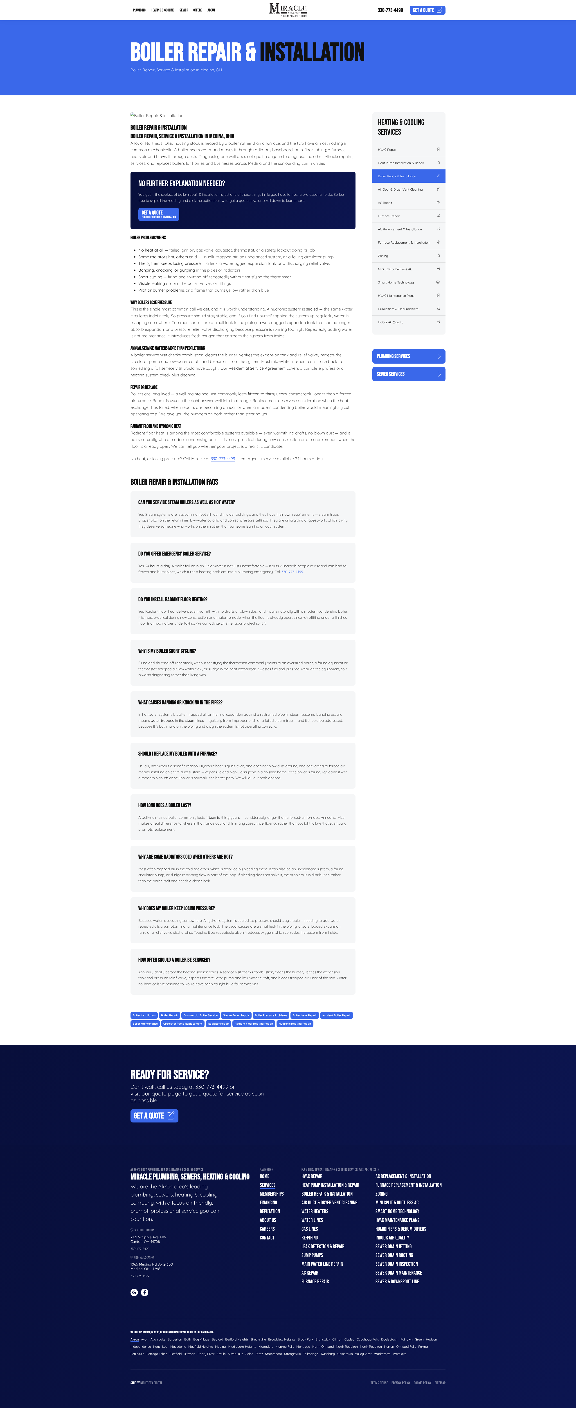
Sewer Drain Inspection (397, 1264)
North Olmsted (323, 1347)
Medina (220, 1347)
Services (267, 1185)
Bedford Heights (237, 1339)
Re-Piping (310, 1238)
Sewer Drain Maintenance (399, 1273)
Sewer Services (391, 374)
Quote (423, 10)
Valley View (363, 1354)
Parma (423, 1347)
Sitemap (440, 1383)
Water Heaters (315, 1211)
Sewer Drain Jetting (394, 1246)
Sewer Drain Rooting (394, 1255)
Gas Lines (310, 1229)
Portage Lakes (156, 1354)
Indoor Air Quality (390, 322)
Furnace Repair (389, 216)
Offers (197, 10)
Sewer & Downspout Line (397, 1281)
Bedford (217, 1339)
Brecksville (258, 1339)
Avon (144, 1339)
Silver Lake (235, 1354)
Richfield (175, 1354)
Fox (150, 1383)
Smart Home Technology (396, 282)
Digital (158, 1383)
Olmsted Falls (406, 1347)
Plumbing (139, 10)
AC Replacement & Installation (400, 229)
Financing (268, 1202)
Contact (267, 1238)
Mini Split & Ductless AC (395, 269)
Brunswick (322, 1339)
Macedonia (178, 1347)
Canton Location (144, 1230)
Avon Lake (158, 1339)
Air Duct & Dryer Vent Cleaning (400, 189)
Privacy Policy (401, 1383)
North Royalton (347, 1347)
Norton (389, 1347)
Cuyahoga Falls (368, 1339)
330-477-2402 (139, 1248)
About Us (268, 1220)
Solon (249, 1354)
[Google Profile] (134, 1292)
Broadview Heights (281, 1339)
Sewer (184, 10)
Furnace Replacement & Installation (404, 243)
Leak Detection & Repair (323, 1246)
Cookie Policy (422, 1383)
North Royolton (371, 1347)
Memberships (272, 1194)
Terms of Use (379, 1383)
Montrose (303, 1347)
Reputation (270, 1211)
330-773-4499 (390, 10)
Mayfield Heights (200, 1347)
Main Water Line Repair (322, 1264)
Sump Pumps (312, 1255)
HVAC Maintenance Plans (396, 296)
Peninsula (137, 1354)
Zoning (383, 256)
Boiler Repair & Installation (397, 176)
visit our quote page (155, 1093)
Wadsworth (382, 1354)
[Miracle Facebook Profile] (144, 1292)
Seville (221, 1354)
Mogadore (266, 1347)
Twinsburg (327, 1354)
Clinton (337, 1339)
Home (264, 1176)
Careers (267, 1229)
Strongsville (292, 1354)
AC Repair (385, 203)
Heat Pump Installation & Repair (401, 163)
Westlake (399, 1354)
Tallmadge (310, 1354)
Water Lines (312, 1220)
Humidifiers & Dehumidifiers (398, 309)
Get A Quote (159, 214)
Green (419, 1339)
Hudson (431, 1339)
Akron (134, 1339)
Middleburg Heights (242, 1347)
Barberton (175, 1339)
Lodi (165, 1347)
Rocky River (206, 1354)
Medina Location (144, 1258)
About (211, 10)
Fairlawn (406, 1339)
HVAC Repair (387, 150)
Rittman (189, 1354)
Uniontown (345, 1354)
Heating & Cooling (162, 10)
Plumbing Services (393, 356)
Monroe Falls (285, 1347)
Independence (140, 1347)
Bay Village (201, 1339)
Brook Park (305, 1339)
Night (144, 1383)
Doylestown (389, 1339)
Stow (259, 1354)
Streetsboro (273, 1354)
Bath (187, 1339)
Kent (156, 1347)
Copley (349, 1339)
